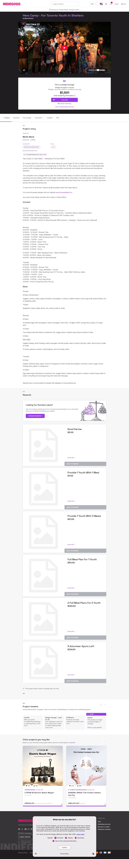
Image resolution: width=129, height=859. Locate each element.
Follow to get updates (94, 727)
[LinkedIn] (31, 829)
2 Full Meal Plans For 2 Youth (84, 602)
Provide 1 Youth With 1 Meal (83, 472)
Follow (65, 100)
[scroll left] (101, 704)
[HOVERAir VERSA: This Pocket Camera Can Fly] (86, 766)
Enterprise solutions (104, 829)
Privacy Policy (23, 852)
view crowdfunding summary (64, 107)
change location (74, 10)
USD (92, 4)
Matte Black (29, 18)
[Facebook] (19, 829)
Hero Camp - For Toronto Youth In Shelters (53, 15)
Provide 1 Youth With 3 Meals (84, 516)
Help (71, 709)
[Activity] (110, 4)
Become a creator (104, 827)
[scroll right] (104, 740)
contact (32, 140)
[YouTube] (25, 829)
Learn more (49, 727)
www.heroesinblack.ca (64, 192)
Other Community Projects (31, 147)
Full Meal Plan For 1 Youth (82, 559)
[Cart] (106, 4)
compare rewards (35, 416)
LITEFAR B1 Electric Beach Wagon (39, 792)
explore (72, 742)
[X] (22, 829)
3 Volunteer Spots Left (81, 646)
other (53, 147)
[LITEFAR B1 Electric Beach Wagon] (43, 766)
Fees (99, 821)
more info (26, 140)
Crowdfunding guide (83, 709)
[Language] (101, 4)
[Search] (52, 4)
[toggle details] (62, 806)
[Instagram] (28, 829)
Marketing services (104, 824)
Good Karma (75, 429)
